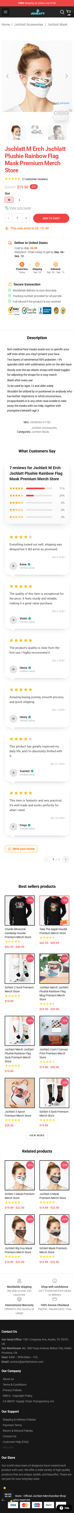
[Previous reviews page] (46, 859)
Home (6, 24)
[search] (62, 12)
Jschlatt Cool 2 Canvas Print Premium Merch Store (53, 1053)
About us (8, 1379)
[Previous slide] (8, 76)
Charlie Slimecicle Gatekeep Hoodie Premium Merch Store (18, 933)
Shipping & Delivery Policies (19, 1419)
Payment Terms (12, 1425)
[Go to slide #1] (16, 132)
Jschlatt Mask (57, 24)
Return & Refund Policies (18, 1430)
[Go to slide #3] (57, 132)
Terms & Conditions (14, 1384)
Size (7, 193)
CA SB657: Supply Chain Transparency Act (28, 1401)
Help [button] (67, 1508)
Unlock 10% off (8, 1495)
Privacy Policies (12, 1390)
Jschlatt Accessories (28, 24)
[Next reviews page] (65, 859)
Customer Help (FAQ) (16, 1441)
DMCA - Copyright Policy (17, 1395)
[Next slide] (66, 76)
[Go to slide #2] (37, 132)
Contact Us (9, 1436)
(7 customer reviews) (35, 179)
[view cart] (68, 12)
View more (37, 1135)
